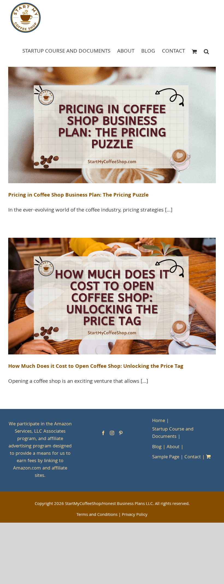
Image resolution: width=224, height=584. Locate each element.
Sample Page (165, 457)
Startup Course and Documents (172, 433)
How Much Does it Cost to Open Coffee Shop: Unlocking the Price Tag (95, 366)
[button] (206, 51)
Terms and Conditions (96, 515)
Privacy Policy (135, 515)
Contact (192, 457)
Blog (156, 447)
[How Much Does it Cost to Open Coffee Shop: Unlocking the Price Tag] (112, 296)
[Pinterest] (121, 433)
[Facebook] (103, 433)
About (173, 447)
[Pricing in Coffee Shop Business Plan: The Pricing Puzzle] (112, 125)
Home (158, 421)
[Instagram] (112, 433)
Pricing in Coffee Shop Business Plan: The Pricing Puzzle (78, 195)
